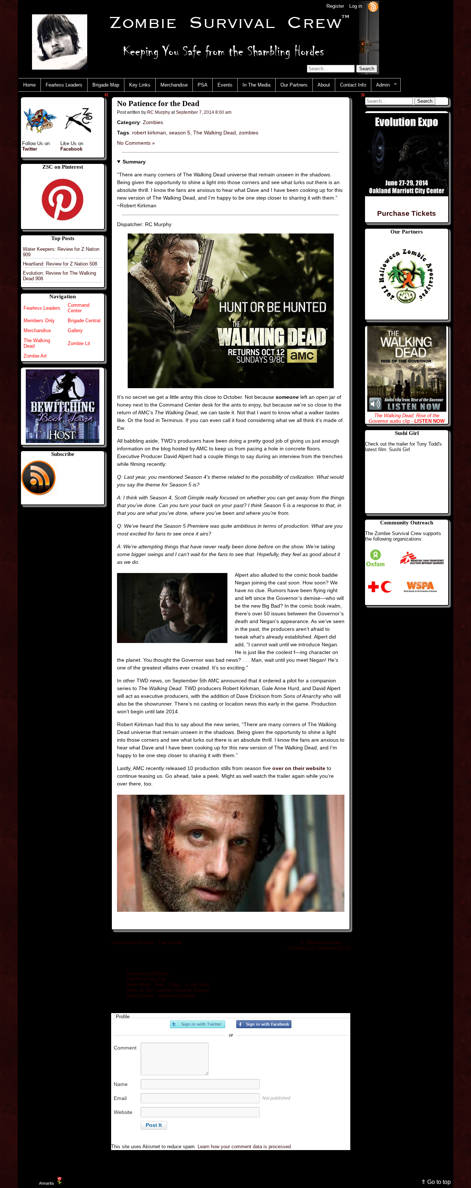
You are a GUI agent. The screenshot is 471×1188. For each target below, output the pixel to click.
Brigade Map (105, 85)
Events (225, 85)
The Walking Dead (214, 133)
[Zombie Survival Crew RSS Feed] (373, 6)
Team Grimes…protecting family (160, 995)
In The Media (256, 85)
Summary (134, 162)
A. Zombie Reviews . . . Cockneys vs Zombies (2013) (319, 945)
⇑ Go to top (436, 1182)
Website (123, 1112)
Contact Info (353, 85)
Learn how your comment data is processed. (245, 1146)
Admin (380, 85)
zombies (248, 133)
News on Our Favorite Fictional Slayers (167, 990)
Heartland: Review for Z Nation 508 (60, 264)
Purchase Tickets (406, 213)
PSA (203, 85)
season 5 (179, 133)
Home (29, 85)
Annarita (46, 1183)
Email (120, 1098)
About (324, 85)
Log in (355, 6)
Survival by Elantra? (147, 973)
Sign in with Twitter (197, 1024)
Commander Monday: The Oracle (146, 942)
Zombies (153, 122)
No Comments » (136, 143)
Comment (125, 1048)
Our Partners (294, 85)
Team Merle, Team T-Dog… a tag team (167, 984)
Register (335, 6)
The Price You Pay (146, 979)
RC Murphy (158, 112)
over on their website (298, 768)
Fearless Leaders (64, 85)
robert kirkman (149, 133)
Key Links (139, 85)
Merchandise (174, 85)
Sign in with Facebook (263, 1024)
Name (121, 1084)
